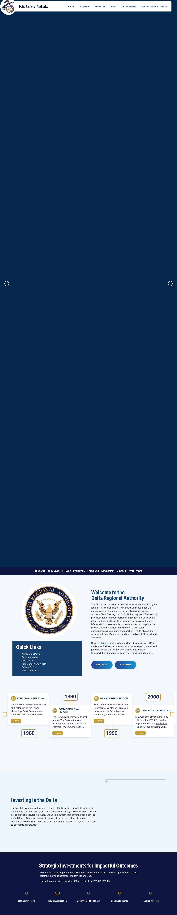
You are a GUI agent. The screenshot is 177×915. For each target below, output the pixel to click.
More (17, 721)
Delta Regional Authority (33, 6)
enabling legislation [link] (108, 643)
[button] (72, 6)
